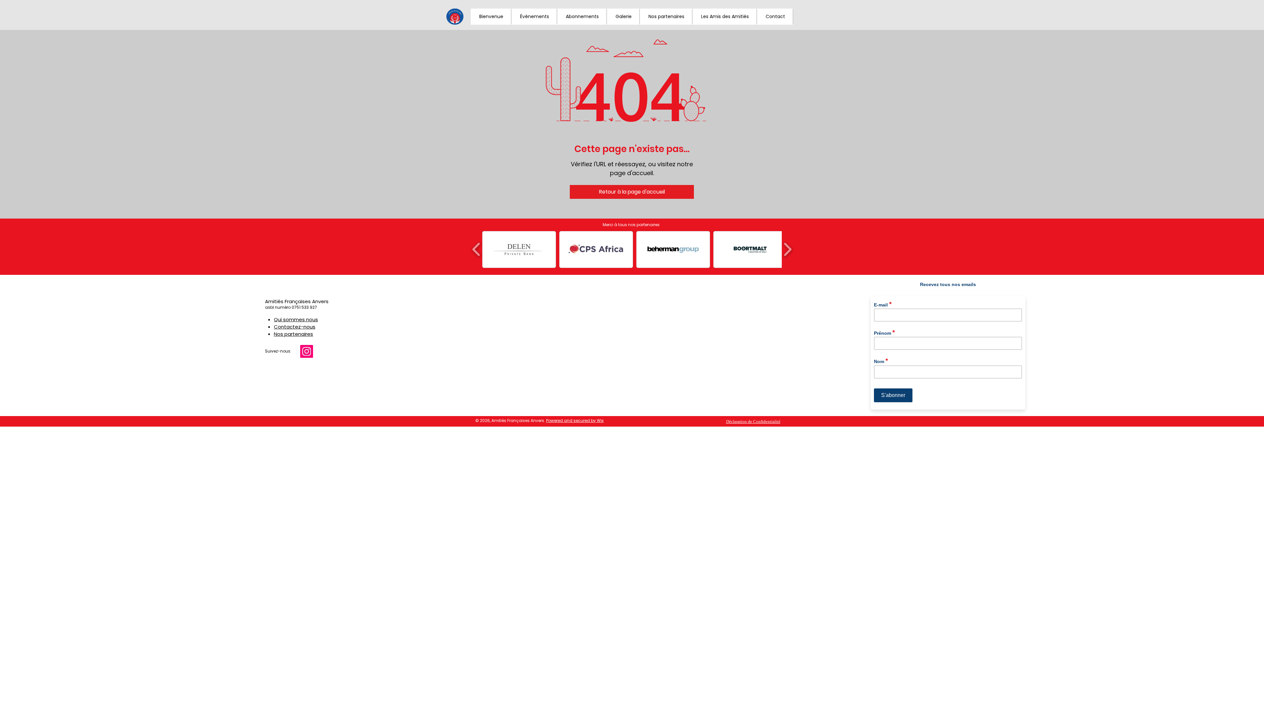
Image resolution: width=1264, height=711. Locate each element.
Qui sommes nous (296, 319)
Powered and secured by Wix (575, 420)
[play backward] (476, 249)
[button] (623, 17)
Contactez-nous (294, 326)
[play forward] (787, 249)
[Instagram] (306, 351)
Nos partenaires (293, 333)
